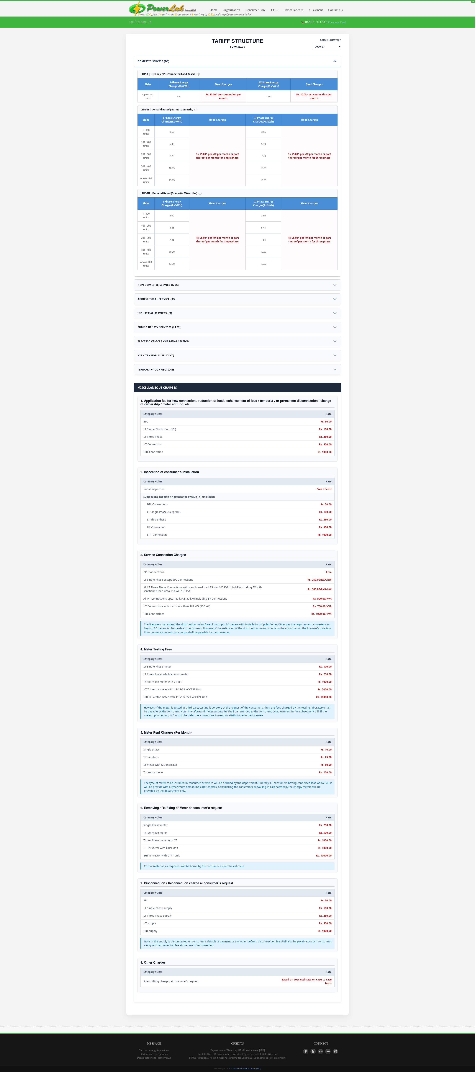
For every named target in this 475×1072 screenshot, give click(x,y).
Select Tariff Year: (330, 40)
